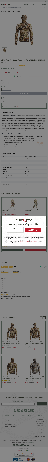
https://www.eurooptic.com (26, 234)
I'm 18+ (32, 230)
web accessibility (26, 241)
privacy (21, 241)
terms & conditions (34, 241)
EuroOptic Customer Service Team (23, 242)
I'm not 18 (15, 230)
